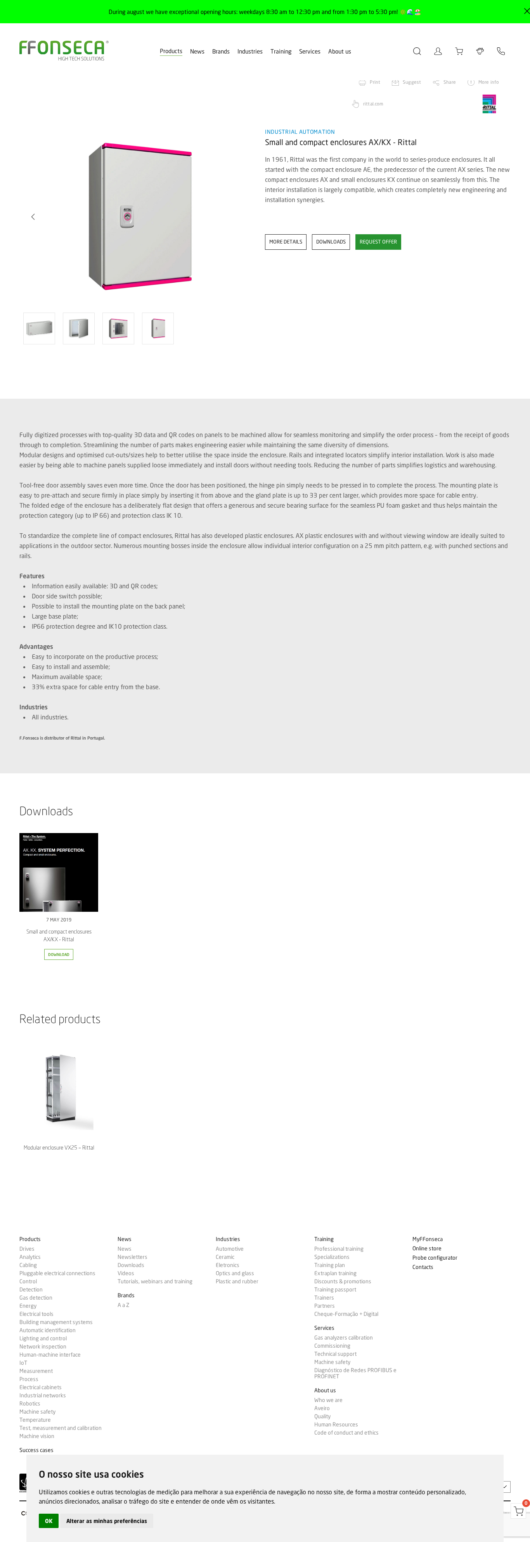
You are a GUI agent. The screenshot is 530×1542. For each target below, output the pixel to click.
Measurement (36, 1371)
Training (280, 51)
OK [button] (48, 1521)
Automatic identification (47, 1330)
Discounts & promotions (342, 1281)
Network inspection (42, 1346)
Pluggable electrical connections (57, 1273)
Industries (250, 51)
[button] (33, 217)
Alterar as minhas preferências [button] (106, 1521)
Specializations (332, 1257)
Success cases (36, 1450)
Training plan (329, 1265)
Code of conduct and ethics (346, 1433)
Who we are (328, 1400)
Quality (322, 1416)
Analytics (30, 1257)
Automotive (230, 1249)
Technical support (335, 1354)
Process (28, 1379)
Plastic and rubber (237, 1281)
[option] (137, 217)
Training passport (335, 1289)
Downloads (131, 1265)
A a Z (123, 1305)
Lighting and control (43, 1338)
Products (171, 51)
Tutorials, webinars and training (155, 1281)
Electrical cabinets (40, 1387)
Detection (31, 1289)
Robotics (29, 1403)
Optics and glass (235, 1273)
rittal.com (373, 104)
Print (375, 82)
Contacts (422, 1267)
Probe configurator (434, 1258)
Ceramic (225, 1257)
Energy (27, 1306)
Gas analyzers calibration (343, 1338)
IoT (23, 1363)
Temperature (35, 1420)
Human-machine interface (50, 1355)
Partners (324, 1306)
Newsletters (132, 1257)
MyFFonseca (427, 1239)
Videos (126, 1273)
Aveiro (322, 1408)
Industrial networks (42, 1395)
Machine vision (36, 1436)
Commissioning (332, 1346)
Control (28, 1281)
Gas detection (35, 1298)
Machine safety (37, 1412)
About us (339, 51)
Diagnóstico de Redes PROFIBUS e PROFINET (355, 1373)
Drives (27, 1249)
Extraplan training (335, 1273)
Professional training (339, 1249)
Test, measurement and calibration (60, 1428)
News (197, 51)
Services (309, 51)
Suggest (412, 82)
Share (449, 82)
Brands (221, 51)
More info (488, 82)
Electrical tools (36, 1314)
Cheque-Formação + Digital (346, 1314)
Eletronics (227, 1265)
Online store (427, 1249)
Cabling (28, 1265)
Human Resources (336, 1424)
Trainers (324, 1298)
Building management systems (56, 1322)
